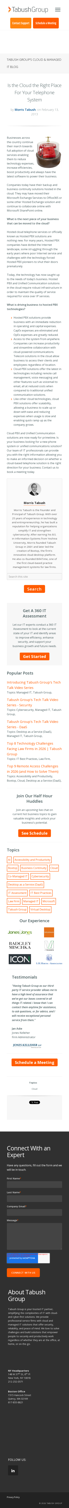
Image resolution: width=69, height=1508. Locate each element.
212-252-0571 (15, 1381)
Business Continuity (33, 868)
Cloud (54, 868)
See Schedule (35, 833)
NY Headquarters (18, 1370)
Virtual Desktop (40, 909)
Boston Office (16, 1391)
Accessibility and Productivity (32, 860)
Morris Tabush (25, 110)
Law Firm (13, 901)
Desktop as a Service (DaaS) (25, 884)
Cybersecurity (40, 876)
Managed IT (31, 901)
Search (34, 589)
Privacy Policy (13, 1497)
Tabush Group (17, 909)
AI (9, 860)
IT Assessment (17, 893)
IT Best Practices (40, 893)
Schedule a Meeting (34, 1062)
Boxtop (12, 868)
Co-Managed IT (18, 876)
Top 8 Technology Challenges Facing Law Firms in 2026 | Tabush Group (34, 748)
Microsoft (49, 901)
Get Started (34, 656)
